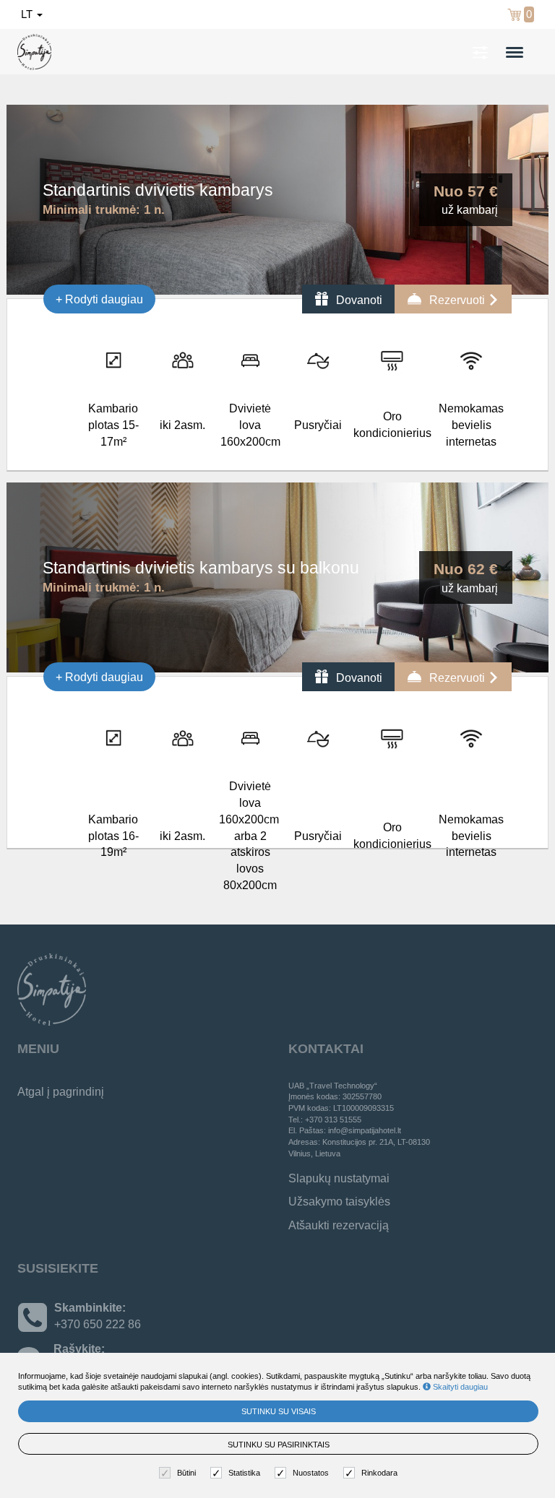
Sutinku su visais (278, 1411)
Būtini (186, 1472)
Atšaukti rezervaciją (338, 1225)
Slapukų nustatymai (339, 1178)
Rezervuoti (457, 300)
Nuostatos (311, 1472)
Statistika (244, 1472)
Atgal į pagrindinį (60, 1092)
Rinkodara (379, 1472)
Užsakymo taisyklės (339, 1201)
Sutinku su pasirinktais (279, 1444)
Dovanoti (357, 300)
